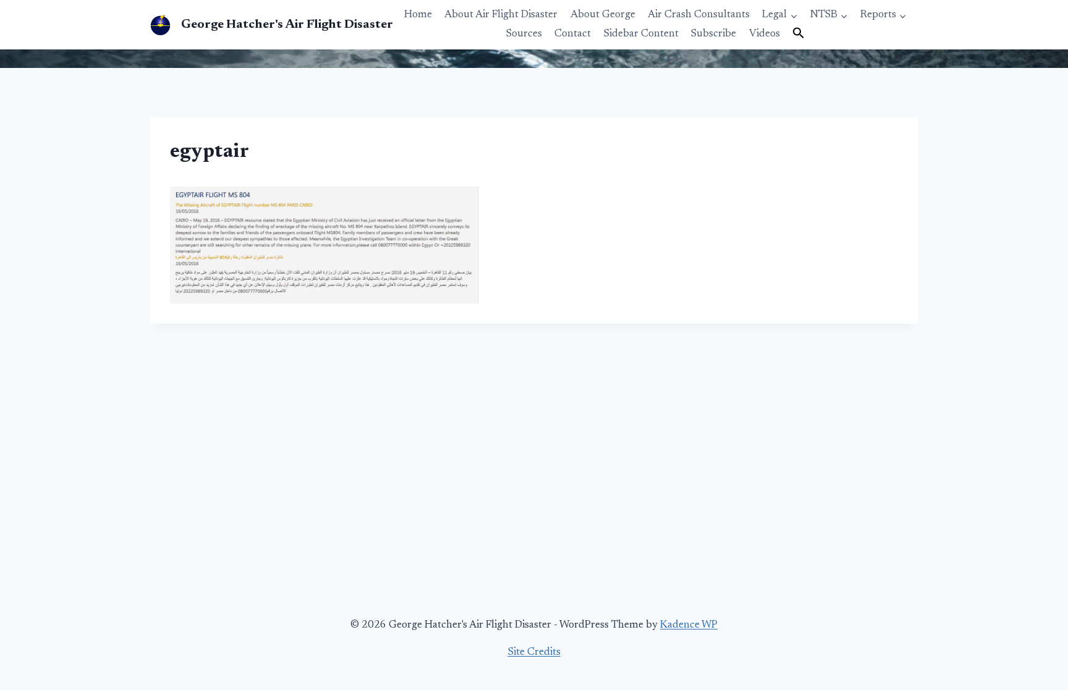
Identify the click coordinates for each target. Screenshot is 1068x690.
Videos (764, 34)
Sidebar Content (641, 34)
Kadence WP (689, 625)
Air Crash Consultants (699, 15)
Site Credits (534, 652)
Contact (572, 34)
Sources (524, 34)
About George (602, 15)
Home (418, 15)
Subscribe (713, 34)
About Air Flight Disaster (500, 15)
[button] (798, 34)
